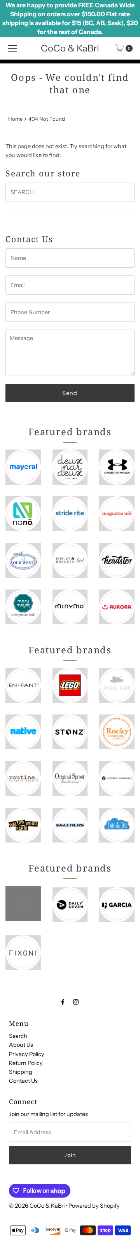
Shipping (20, 1071)
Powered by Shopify (94, 1205)
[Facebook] (63, 1001)
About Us (21, 1044)
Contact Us (23, 1080)
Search (18, 1035)
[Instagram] (76, 1001)
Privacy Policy (26, 1054)
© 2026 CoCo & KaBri (37, 1205)
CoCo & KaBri (70, 48)
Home (15, 119)
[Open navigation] (12, 48)
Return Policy (26, 1063)
